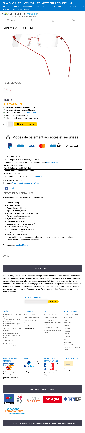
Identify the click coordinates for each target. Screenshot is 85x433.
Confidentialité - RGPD (51, 327)
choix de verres (32, 113)
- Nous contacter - (36, 176)
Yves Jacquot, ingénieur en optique (25, 183)
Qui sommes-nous (50, 315)
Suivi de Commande (30, 315)
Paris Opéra (62, 3)
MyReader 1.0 (8, 343)
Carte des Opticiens (21, 9)
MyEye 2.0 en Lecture (10, 333)
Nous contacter (52, 162)
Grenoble (76, 6)
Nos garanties (49, 320)
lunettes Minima (21, 245)
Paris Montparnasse (45, 3)
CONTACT (29, 3)
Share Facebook (6, 188)
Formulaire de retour (31, 317)
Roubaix (38, 6)
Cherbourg (27, 6)
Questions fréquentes (31, 320)
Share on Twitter (13, 188)
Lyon (71, 3)
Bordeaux (7, 6)
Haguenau (49, 6)
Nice (67, 6)
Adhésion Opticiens (50, 317)
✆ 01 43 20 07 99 (12, 3)
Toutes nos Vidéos (9, 346)
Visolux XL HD (8, 340)
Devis (25, 323)
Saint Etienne (68, 345)
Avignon (59, 6)
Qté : (5, 124)
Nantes (17, 6)
